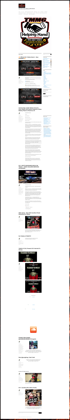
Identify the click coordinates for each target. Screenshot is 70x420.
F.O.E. (21, 268)
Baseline (19, 345)
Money (19, 269)
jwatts (19, 114)
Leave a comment (20, 83)
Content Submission (45, 78)
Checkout (44, 76)
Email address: (44, 91)
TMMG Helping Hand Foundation (46, 87)
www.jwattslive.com (20, 352)
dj (20, 378)
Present (22, 269)
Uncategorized (20, 80)
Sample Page (45, 83)
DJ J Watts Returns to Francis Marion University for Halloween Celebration (47, 134)
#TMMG (19, 242)
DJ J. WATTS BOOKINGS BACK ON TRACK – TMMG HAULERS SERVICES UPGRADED (29, 167)
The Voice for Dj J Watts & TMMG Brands (27, 8)
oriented (20, 269)
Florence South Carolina (21, 191)
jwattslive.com (21, 192)
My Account (45, 81)
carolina (19, 116)
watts (21, 120)
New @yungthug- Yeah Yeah (27, 357)
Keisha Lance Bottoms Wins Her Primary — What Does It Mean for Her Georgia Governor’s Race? (47, 122)
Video (19, 376)
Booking (44, 74)
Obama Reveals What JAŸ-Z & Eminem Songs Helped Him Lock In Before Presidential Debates (47, 119)
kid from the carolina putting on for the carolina (21, 379)
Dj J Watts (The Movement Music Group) (21, 117)
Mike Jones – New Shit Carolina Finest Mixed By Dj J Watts (29, 213)
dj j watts (21, 116)
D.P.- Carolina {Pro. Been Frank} (28, 387)
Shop (44, 84)
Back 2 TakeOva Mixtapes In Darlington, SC (47, 73)
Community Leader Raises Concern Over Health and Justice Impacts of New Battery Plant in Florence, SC (30, 109)
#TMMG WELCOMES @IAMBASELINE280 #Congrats (27, 338)
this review (45, 130)
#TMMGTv (45, 72)
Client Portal (45, 77)
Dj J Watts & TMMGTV (25, 236)
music (19, 351)
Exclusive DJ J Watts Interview (24, 371)
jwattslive (20, 119)
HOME (44, 80)
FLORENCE (22, 81)
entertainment (20, 81)
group (22, 349)
